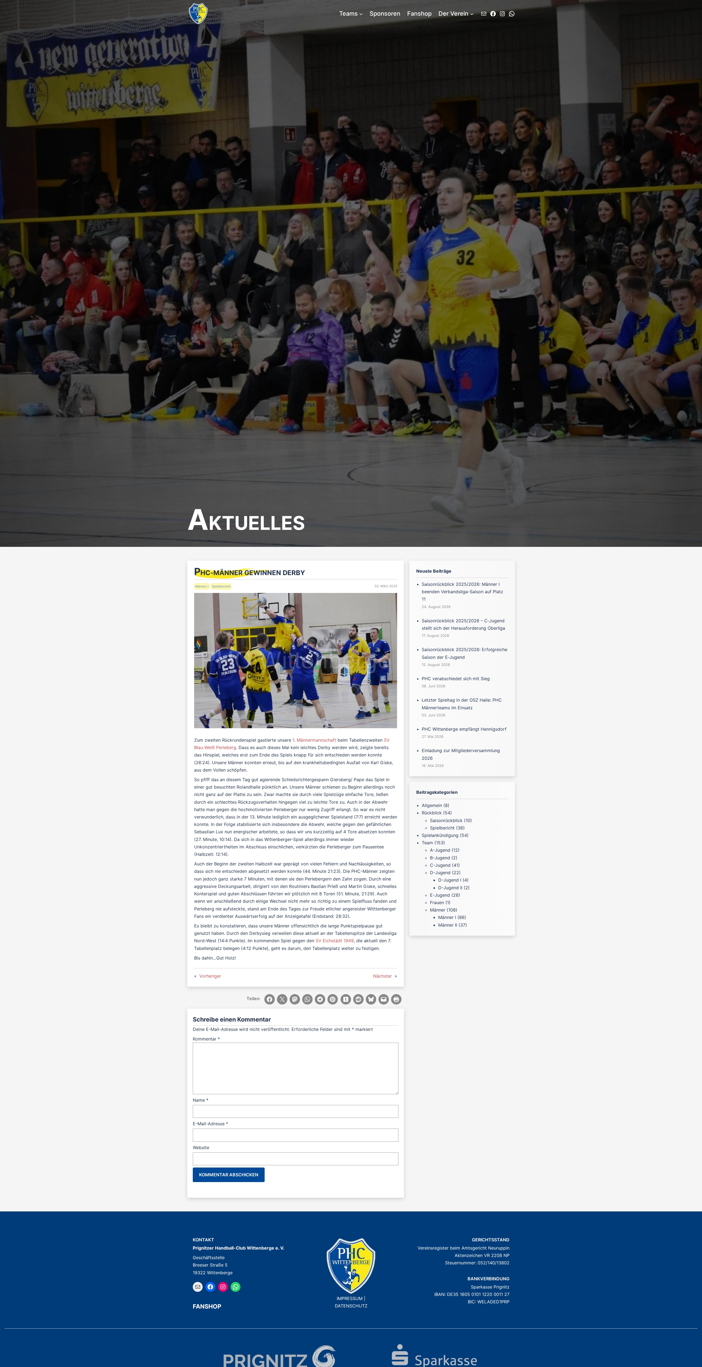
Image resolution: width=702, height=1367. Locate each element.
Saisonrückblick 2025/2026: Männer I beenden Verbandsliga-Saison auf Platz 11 (462, 591)
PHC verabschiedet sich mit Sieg (456, 678)
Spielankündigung (440, 835)
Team (427, 842)
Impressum (350, 1298)
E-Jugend (440, 895)
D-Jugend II (450, 887)
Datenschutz (351, 1306)
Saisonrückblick (446, 820)
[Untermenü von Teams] (361, 14)
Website (201, 1147)
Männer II (447, 925)
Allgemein (432, 805)
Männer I (201, 586)
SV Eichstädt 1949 (335, 940)
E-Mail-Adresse (210, 1123)
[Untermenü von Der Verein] (472, 14)
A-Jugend (440, 850)
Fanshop (207, 1306)
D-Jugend (440, 872)
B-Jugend (440, 857)
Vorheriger (210, 976)
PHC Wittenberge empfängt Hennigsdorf (464, 729)
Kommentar (206, 1039)
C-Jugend (440, 865)
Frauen (437, 902)
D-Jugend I (449, 880)
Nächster (382, 976)
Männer (437, 910)
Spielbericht (221, 586)
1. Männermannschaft (314, 740)
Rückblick (432, 812)
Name (200, 1100)
